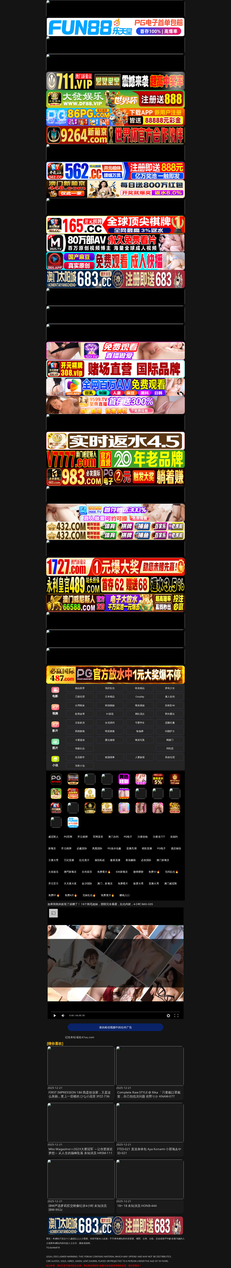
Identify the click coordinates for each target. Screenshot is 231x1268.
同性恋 (169, 748)
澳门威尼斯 (170, 883)
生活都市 (80, 757)
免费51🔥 (154, 871)
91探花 (110, 713)
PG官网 (68, 836)
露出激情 (110, 740)
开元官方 (53, 883)
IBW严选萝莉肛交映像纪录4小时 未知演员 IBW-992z (78, 1208)
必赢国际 (82, 848)
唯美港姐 (140, 705)
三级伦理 (80, 696)
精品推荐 (80, 688)
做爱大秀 (138, 883)
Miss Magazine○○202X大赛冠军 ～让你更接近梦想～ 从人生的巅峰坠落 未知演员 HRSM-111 (81, 1151)
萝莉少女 (170, 688)
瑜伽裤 (139, 731)
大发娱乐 (53, 871)
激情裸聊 (138, 871)
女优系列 (110, 722)
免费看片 (123, 883)
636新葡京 (122, 871)
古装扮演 (80, 722)
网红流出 (140, 713)
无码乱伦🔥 (171, 871)
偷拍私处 (100, 860)
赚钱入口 (124, 895)
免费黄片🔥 (107, 895)
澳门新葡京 (162, 860)
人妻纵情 (140, 757)
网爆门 (169, 740)
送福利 (174, 836)
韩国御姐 (110, 705)
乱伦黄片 (84, 860)
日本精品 (110, 696)
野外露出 (170, 713)
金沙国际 (87, 883)
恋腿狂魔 (170, 722)
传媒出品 (80, 748)
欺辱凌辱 (80, 713)
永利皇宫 (87, 871)
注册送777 (159, 836)
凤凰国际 (97, 848)
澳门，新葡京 (105, 883)
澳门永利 (113, 836)
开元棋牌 (82, 836)
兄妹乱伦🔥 (89, 895)
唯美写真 (140, 740)
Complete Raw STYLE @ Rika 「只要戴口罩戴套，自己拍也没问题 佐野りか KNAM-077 (149, 1094)
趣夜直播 (115, 860)
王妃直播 (69, 860)
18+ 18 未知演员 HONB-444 (137, 1206)
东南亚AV (170, 705)
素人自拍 (170, 696)
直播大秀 (154, 883)
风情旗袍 (80, 731)
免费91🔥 (54, 895)
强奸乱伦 (110, 688)
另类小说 (80, 765)
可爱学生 (140, 722)
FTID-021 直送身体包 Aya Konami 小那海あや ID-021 (149, 1151)
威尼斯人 (53, 836)
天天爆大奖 (70, 883)
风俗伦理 (170, 757)
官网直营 (98, 836)
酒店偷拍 (176, 848)
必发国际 (146, 860)
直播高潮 (131, 848)
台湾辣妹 (80, 705)
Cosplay (140, 696)
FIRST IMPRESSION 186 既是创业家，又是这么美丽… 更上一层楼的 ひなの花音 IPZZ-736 (80, 1094)
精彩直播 (147, 848)
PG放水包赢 (114, 848)
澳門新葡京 (70, 871)
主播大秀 (53, 860)
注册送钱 (143, 836)
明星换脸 (110, 731)
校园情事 (110, 757)
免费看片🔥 (104, 871)
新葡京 (52, 848)
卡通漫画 (80, 740)
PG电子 (128, 836)
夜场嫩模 (131, 860)
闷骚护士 (170, 731)
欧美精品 (140, 688)
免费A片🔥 (71, 895)
